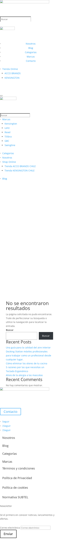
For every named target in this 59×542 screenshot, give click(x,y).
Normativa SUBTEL (15, 497)
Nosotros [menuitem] (7, 157)
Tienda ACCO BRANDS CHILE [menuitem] (20, 166)
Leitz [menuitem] (7, 127)
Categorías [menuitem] (8, 153)
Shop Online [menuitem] (9, 161)
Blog (30, 48)
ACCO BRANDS (13, 73)
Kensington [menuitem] (11, 123)
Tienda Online (10, 69)
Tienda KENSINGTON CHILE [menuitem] (20, 170)
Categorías (31, 52)
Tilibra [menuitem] (8, 136)
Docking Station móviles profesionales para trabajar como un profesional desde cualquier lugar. (28, 355)
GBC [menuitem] (7, 140)
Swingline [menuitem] (10, 145)
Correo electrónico (10, 527)
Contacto (31, 60)
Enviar (8, 534)
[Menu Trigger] (1, 95)
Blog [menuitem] (4, 178)
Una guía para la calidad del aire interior (28, 347)
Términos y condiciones (18, 468)
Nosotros (31, 43)
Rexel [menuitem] (7, 132)
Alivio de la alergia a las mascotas (24, 375)
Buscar (9, 330)
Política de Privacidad (17, 478)
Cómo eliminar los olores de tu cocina (26, 363)
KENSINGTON (12, 77)
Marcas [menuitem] (6, 119)
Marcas (31, 56)
